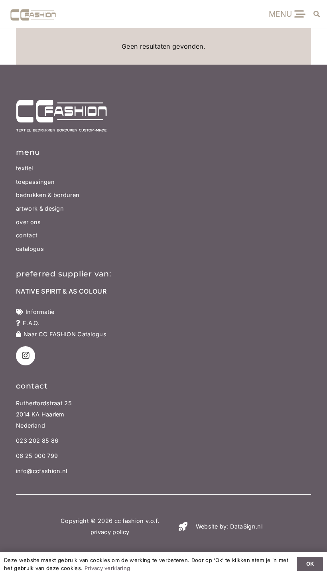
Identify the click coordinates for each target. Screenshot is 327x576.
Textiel (24, 168)
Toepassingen (35, 181)
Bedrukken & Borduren (47, 194)
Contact (26, 235)
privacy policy (110, 532)
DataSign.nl (246, 526)
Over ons (28, 222)
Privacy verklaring (107, 568)
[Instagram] (25, 355)
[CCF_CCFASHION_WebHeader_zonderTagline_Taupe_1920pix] (33, 17)
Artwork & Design (40, 208)
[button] (287, 14)
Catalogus (30, 248)
